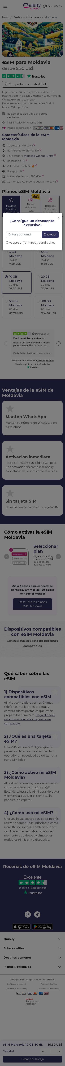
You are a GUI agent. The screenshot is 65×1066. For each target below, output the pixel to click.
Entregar (50, 234)
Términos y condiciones (39, 242)
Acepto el (32, 242)
